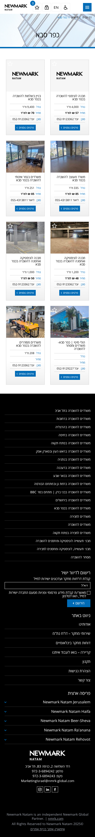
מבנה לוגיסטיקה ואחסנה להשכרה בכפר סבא (70, 261)
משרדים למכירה (80, 516)
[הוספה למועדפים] (54, 63)
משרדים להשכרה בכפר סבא (72, 508)
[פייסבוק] (55, 789)
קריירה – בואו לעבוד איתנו (71, 652)
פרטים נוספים (70, 128)
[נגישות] (66, 7)
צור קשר (84, 680)
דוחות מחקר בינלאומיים (73, 642)
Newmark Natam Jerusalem (66, 701)
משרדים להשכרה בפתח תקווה (70, 443)
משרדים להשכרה (79, 524)
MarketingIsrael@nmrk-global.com (47, 781)
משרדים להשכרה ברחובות (73, 418)
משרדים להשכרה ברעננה (73, 467)
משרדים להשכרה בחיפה (74, 435)
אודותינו (84, 624)
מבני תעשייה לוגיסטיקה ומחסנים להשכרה (63, 541)
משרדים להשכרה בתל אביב (72, 410)
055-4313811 (63, 200)
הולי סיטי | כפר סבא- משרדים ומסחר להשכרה (71, 345)
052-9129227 (65, 368)
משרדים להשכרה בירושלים (73, 500)
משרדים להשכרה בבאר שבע (71, 475)
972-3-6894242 (43, 771)
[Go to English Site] (56, 7)
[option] (69, 157)
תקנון (86, 661)
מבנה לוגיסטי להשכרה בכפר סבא (70, 97)
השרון (74, 17)
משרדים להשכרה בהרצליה (72, 427)
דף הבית (87, 17)
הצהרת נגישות (79, 670)
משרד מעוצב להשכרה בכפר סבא (71, 178)
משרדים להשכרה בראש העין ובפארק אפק (63, 451)
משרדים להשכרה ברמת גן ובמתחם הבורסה (62, 484)
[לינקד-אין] (47, 789)
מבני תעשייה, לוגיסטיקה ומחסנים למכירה (63, 549)
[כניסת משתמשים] (46, 7)
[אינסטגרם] (40, 789)
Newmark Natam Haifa (70, 711)
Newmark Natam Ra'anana (67, 730)
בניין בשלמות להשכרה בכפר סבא (27, 97)
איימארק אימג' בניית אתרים (47, 829)
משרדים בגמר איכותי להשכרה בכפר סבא (28, 178)
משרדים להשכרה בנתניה (74, 459)
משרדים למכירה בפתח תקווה (71, 533)
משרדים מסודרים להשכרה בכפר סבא (28, 344)
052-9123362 (65, 119)
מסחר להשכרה (80, 557)
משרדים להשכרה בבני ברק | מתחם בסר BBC (60, 492)
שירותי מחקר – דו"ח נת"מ (71, 633)
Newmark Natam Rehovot (68, 739)
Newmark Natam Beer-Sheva (65, 720)
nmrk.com (55, 818)
